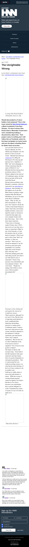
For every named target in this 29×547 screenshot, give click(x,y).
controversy (8, 158)
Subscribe (6, 26)
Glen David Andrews (18, 75)
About (14, 42)
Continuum (6, 524)
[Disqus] (14, 446)
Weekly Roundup (8, 526)
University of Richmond (22, 2)
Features (14, 34)
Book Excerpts (14, 38)
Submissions (14, 47)
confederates (8, 75)
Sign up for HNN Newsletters (14, 539)
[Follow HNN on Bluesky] (9, 51)
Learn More (20, 530)
